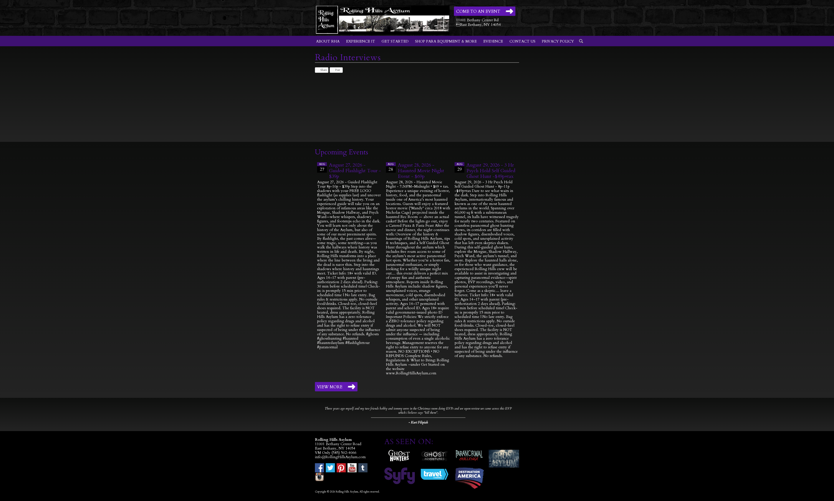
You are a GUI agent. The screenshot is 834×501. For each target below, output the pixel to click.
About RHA (327, 41)
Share (323, 70)
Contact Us (522, 41)
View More (329, 387)
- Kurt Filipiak (418, 422)
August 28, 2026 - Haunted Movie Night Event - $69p (421, 170)
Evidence (493, 41)
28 (391, 167)
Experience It (360, 41)
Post (337, 70)
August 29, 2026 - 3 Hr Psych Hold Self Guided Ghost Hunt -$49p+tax (491, 170)
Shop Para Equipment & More (446, 41)
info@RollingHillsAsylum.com (340, 457)
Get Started (395, 41)
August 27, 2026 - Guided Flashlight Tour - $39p (355, 170)
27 (322, 167)
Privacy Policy (558, 41)
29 (460, 167)
